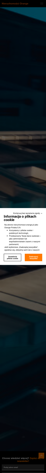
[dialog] (23, 236)
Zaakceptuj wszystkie (33, 257)
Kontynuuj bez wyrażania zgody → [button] (27, 213)
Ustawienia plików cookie (12, 257)
